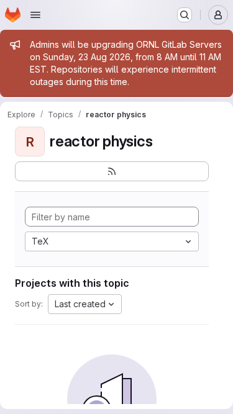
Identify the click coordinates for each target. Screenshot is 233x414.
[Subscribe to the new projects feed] (112, 171)
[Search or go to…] (184, 14)
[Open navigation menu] (35, 15)
